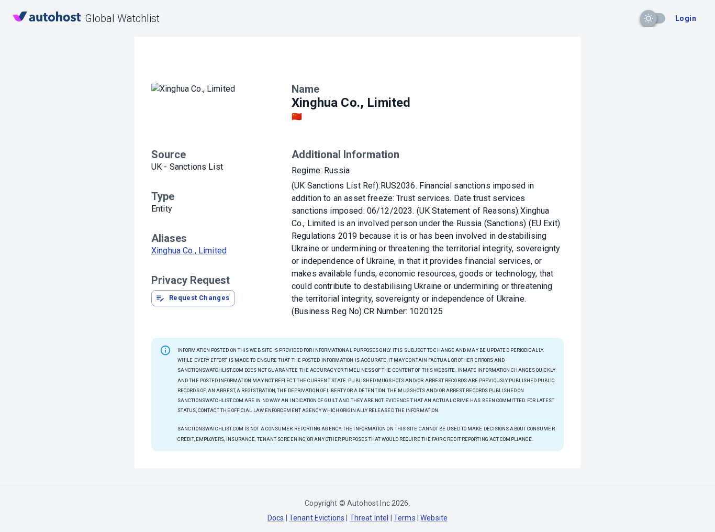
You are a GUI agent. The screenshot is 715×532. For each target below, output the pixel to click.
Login (685, 18)
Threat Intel (369, 518)
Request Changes (199, 298)
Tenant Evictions (316, 518)
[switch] (648, 18)
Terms (405, 518)
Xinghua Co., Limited (189, 251)
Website (434, 518)
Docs (275, 518)
